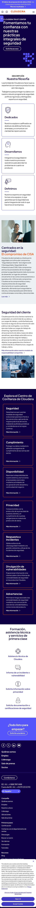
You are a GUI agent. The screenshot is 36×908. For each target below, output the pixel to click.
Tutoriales (4, 848)
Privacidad (12, 505)
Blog (3, 856)
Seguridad (12, 408)
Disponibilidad (15, 471)
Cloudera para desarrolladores (12, 859)
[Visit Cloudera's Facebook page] (3, 745)
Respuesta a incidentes (13, 538)
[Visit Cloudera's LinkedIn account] (14, 745)
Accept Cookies (18, 904)
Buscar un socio (7, 838)
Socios (4, 767)
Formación (5, 844)
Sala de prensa (8, 763)
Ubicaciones (6, 814)
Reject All (18, 899)
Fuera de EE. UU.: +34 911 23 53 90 (15, 787)
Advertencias (14, 593)
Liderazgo (6, 759)
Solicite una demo (17, 733)
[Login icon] (2, 12)
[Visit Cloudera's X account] (9, 745)
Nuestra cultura (7, 808)
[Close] (33, 861)
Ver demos (5, 841)
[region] (18, 883)
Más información (12, 432)
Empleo (4, 755)
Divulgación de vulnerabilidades (16, 568)
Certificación (6, 826)
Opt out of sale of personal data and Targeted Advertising (18, 893)
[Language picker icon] (6, 12)
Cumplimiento (14, 442)
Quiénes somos (8, 751)
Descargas (5, 835)
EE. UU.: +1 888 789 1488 (11, 784)
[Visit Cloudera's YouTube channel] (19, 745)
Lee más (5, 297)
